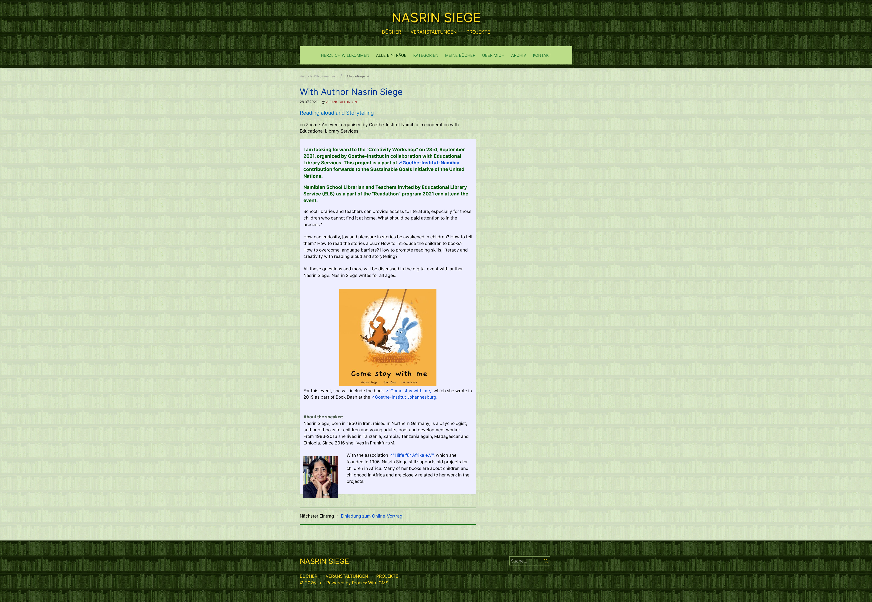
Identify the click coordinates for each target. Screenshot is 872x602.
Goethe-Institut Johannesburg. (406, 397)
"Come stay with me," (410, 390)
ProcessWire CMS (370, 582)
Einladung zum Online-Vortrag (371, 516)
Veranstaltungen (341, 102)
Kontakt (542, 55)
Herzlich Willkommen (345, 55)
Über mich (493, 55)
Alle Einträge (391, 55)
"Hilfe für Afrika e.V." (413, 455)
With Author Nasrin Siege (351, 91)
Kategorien (425, 55)
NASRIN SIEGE (436, 17)
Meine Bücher (460, 55)
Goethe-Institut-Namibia (430, 162)
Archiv (518, 55)
